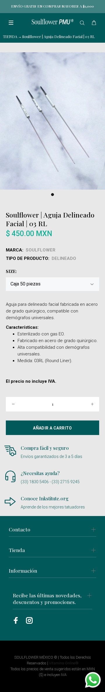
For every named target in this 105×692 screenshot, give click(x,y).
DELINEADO (64, 258)
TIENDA (10, 36)
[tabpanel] (52, 121)
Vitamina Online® (63, 663)
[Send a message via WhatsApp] (93, 680)
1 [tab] (52, 194)
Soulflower (40, 250)
